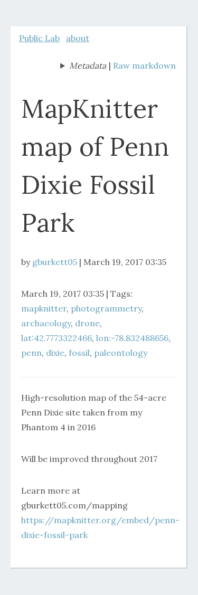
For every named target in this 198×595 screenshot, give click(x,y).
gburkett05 (54, 262)
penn (31, 352)
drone (87, 323)
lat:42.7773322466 (56, 338)
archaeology (46, 323)
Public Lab (39, 38)
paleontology (120, 352)
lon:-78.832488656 (132, 338)
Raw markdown (144, 65)
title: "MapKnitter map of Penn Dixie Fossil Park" (83, 66)
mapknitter (44, 308)
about (77, 38)
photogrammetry (106, 308)
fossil (79, 352)
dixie (55, 352)
